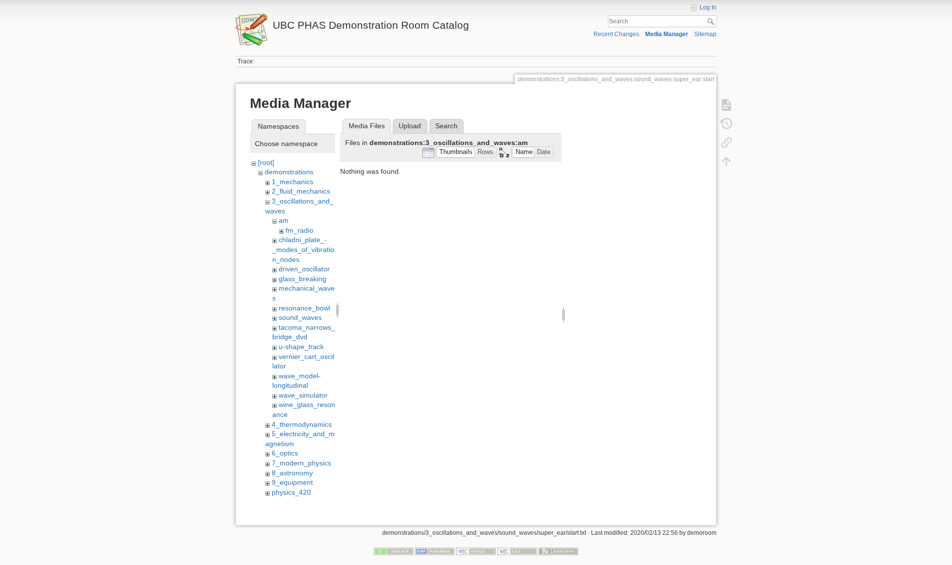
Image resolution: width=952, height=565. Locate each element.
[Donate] (394, 550)
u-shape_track (301, 347)
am (284, 220)
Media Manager (666, 34)
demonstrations (289, 172)
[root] (266, 162)
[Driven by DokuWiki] (558, 550)
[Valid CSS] (517, 550)
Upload (410, 126)
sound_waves (300, 317)
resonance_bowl (304, 308)
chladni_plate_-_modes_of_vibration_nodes (303, 249)
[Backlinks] (726, 142)
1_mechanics (292, 182)
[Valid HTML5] (476, 550)
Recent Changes (616, 34)
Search (711, 21)
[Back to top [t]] (726, 161)
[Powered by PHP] (435, 550)
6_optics (285, 453)
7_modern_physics (301, 463)
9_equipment (292, 482)
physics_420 (291, 492)
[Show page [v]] (726, 105)
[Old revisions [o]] (726, 123)
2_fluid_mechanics (301, 191)
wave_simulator (303, 395)
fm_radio (299, 230)
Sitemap (705, 34)
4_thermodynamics (302, 424)
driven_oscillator (304, 269)
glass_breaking (302, 279)
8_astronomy (292, 473)
